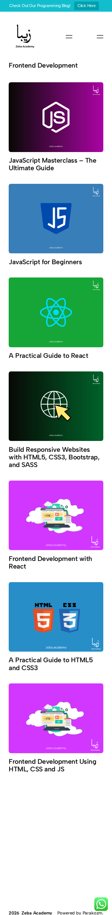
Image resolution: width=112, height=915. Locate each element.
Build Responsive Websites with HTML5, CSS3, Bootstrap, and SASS (54, 457)
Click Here (86, 5)
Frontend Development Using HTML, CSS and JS (52, 765)
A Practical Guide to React (48, 355)
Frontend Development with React (50, 562)
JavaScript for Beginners (45, 262)
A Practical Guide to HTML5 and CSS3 (51, 663)
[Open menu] (69, 36)
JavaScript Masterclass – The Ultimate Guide (52, 164)
